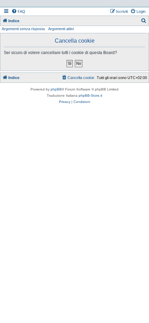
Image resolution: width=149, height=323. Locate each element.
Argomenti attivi (61, 29)
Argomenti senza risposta (23, 29)
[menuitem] (18, 11)
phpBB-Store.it (90, 95)
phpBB (56, 89)
